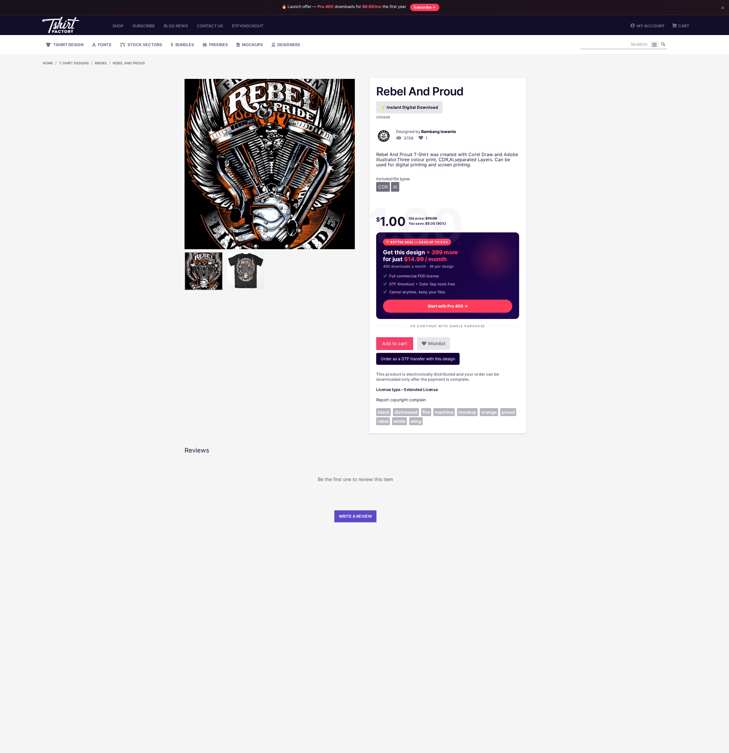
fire (426, 412)
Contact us (210, 25)
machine (444, 412)
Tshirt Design (67, 44)
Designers (288, 44)
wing (416, 421)
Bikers (101, 63)
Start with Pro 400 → (448, 306)
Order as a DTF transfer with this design (418, 358)
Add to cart (394, 343)
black (383, 412)
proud (508, 412)
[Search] (663, 44)
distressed (405, 412)
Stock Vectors (144, 44)
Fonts (104, 44)
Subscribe (143, 25)
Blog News (176, 25)
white (400, 421)
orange (489, 412)
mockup (467, 412)
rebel (383, 421)
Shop (118, 25)
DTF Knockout (247, 25)
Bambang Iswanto (438, 131)
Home (48, 63)
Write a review (355, 516)
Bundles (184, 44)
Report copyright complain (401, 399)
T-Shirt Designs (74, 63)
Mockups (252, 44)
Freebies (218, 44)
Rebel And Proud (129, 63)
